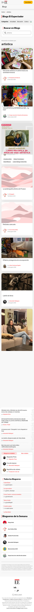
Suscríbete (28, 2)
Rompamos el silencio (14, 77)
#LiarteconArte (7, 159)
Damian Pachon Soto (13, 535)
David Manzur (7, 162)
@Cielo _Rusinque (10, 490)
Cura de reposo (11, 463)
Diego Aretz (11, 522)
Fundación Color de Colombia (14, 471)
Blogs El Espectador (12, 16)
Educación (20, 21)
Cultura (26, 21)
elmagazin (11, 194)
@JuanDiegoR (8, 502)
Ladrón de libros (8, 296)
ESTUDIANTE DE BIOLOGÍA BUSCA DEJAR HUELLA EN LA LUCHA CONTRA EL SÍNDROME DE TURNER (14, 420)
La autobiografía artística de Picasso (14, 189)
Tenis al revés (7, 500)
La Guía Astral (7, 512)
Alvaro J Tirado (6, 424)
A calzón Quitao (9, 508)
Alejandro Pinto (7, 414)
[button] (31, 22)
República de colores (13, 469)
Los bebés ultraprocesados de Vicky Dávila (13, 438)
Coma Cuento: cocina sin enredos (12, 494)
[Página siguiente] (23, 345)
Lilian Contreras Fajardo (15, 265)
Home (3, 12)
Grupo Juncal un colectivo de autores (18, 115)
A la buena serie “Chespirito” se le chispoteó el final (14, 430)
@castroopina (8, 485)
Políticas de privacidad (15, 599)
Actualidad (13, 21)
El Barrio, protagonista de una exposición (16, 260)
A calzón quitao (8, 506)
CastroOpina (7, 482)
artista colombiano (19, 159)
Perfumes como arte (9, 224)
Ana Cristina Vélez (13, 229)
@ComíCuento (9, 496)
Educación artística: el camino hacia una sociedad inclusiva (15, 71)
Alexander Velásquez (14, 301)
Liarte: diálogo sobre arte (19, 162)
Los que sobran (8, 488)
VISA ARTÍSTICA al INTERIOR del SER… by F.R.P (16, 109)
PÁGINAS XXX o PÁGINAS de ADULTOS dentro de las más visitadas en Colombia (14, 411)
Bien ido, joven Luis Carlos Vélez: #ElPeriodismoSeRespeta (10, 446)
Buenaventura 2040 (13, 549)
